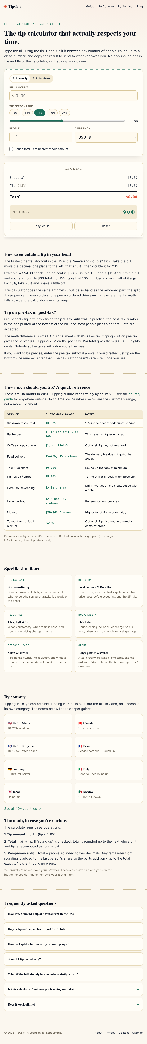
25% (64, 113)
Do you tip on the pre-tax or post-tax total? (36, 928)
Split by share (41, 78)
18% (39, 113)
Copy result (41, 226)
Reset (106, 226)
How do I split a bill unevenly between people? (38, 944)
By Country (106, 6)
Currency (82, 128)
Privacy (110, 1032)
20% (52, 113)
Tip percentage (21, 106)
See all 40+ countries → (22, 809)
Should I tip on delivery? (24, 959)
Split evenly (20, 78)
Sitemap (137, 1032)
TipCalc (14, 6)
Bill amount (18, 87)
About (98, 1032)
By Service (125, 6)
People (14, 128)
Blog (140, 6)
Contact (124, 1032)
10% (14, 113)
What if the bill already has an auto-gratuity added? (43, 974)
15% (27, 113)
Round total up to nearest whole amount (41, 149)
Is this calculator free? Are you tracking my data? (41, 989)
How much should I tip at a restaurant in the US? (41, 913)
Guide (90, 6)
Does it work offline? (21, 1004)
